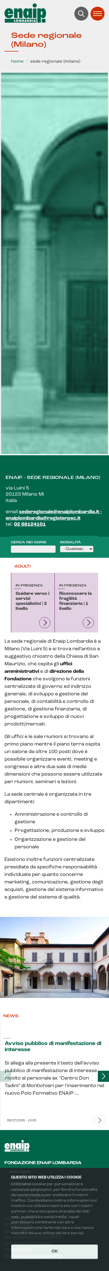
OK (54, 1251)
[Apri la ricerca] (81, 14)
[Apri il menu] (98, 14)
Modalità (70, 542)
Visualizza (44, 622)
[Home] (54, 13)
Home (17, 61)
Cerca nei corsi (28, 542)
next (103, 1076)
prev (5, 1076)
